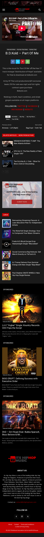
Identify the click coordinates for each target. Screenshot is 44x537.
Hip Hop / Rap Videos (22, 49)
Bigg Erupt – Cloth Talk (34, 128)
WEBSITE (29, 109)
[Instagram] (22, 516)
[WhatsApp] (27, 62)
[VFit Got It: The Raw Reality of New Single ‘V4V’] (7, 153)
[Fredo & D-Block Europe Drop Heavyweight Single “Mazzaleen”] (6, 244)
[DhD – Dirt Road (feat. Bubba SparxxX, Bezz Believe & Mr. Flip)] (22, 415)
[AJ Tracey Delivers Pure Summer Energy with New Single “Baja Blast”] (6, 265)
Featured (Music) (5, 166)
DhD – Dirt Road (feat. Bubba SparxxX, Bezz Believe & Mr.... (21, 433)
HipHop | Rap (32, 49)
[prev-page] (3, 171)
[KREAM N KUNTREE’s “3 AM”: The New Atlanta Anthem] (7, 143)
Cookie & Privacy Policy (22, 527)
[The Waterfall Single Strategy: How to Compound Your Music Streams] (6, 234)
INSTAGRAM (17, 109)
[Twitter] (18, 62)
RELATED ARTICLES (10, 135)
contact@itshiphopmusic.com (26, 502)
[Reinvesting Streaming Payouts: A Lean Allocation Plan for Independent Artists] (6, 223)
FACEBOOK (32, 106)
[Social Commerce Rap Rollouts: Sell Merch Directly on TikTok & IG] (6, 255)
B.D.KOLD (14, 116)
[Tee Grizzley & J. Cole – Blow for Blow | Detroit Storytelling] (7, 163)
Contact (16, 524)
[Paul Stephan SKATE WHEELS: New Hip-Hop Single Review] (6, 276)
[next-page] (7, 171)
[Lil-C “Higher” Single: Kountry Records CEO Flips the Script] (22, 308)
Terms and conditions (27, 524)
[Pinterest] (23, 62)
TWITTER (21, 106)
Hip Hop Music (31, 116)
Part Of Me (15, 119)
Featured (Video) (11, 49)
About (10, 524)
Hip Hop (22, 116)
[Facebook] (13, 62)
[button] (3, 10)
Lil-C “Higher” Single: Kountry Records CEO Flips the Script (21, 326)
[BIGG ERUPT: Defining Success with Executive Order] (22, 361)
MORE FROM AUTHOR (26, 135)
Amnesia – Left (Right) (10, 128)
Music (8, 119)
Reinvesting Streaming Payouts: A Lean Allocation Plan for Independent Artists (27, 222)
